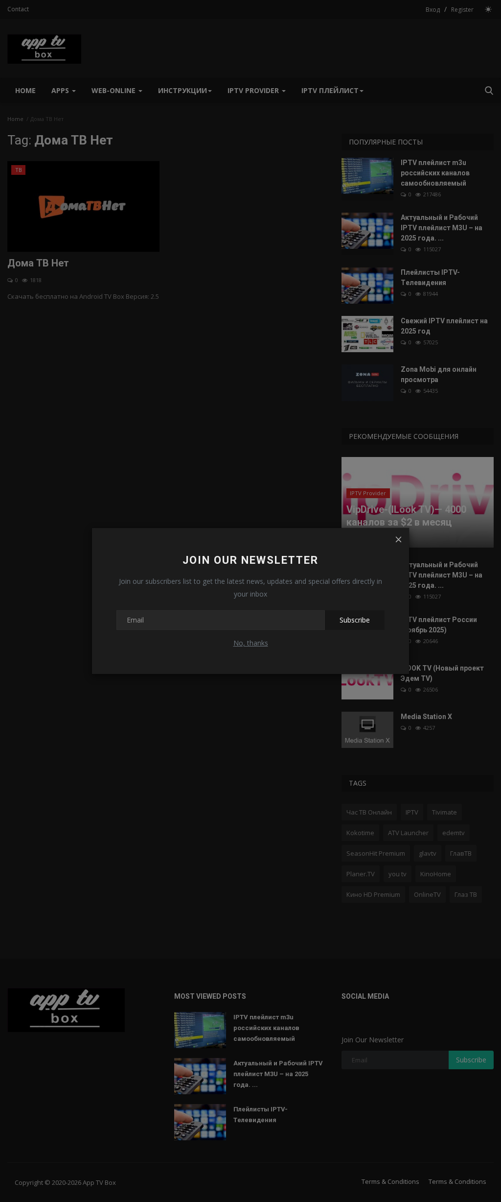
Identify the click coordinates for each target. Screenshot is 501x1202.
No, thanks (250, 643)
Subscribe (355, 620)
